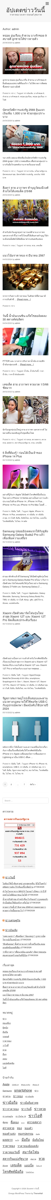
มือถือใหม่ (25, 518)
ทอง (19, 1128)
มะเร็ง (17, 1140)
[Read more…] (24, 299)
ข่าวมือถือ (31, 514)
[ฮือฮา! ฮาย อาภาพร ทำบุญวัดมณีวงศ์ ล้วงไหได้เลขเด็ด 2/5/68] (26, 228)
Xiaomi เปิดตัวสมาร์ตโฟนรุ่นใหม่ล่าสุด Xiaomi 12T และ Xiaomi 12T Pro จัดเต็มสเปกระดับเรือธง (24, 616)
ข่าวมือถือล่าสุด (41, 685)
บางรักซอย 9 (39, 93)
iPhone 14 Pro (25, 1085)
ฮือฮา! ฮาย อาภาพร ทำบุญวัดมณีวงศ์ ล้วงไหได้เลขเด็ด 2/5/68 (25, 189)
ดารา (23, 1123)
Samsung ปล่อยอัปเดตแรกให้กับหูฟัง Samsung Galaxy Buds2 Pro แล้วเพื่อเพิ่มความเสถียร (25, 534)
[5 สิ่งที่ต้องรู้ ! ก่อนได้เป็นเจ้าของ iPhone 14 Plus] (26, 491)
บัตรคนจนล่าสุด (9, 174)
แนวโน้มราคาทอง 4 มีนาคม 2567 (24, 255)
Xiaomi (26, 681)
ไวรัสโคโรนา (30, 1172)
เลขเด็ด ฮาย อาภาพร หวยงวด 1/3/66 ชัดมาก (25, 386)
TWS (5, 599)
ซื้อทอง (15, 1122)
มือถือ (13, 511)
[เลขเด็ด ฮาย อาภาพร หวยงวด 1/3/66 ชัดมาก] (26, 426)
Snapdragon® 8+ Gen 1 (12, 681)
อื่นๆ (5, 1054)
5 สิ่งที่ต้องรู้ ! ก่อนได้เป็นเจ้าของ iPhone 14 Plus (22, 454)
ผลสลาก (10, 442)
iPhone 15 (33, 763)
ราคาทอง (7, 1040)
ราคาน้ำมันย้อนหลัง (16, 374)
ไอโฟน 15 (10, 773)
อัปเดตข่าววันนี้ (25, 9)
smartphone (21, 514)
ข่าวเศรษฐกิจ (12, 920)
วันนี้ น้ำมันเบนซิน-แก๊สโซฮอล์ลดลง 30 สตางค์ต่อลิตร (25, 317)
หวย (13, 245)
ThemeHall (38, 1193)
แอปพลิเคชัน (14, 603)
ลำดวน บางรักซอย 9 (11, 96)
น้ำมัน (26, 371)
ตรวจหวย (8, 1128)
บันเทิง (38, 1134)
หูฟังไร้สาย (38, 599)
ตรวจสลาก (36, 439)
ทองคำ (29, 1128)
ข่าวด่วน (6, 1096)
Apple (31, 511)
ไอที (18, 511)
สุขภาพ (33, 1159)
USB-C (16, 767)
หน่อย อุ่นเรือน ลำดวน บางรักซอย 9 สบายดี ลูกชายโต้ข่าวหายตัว (25, 37)
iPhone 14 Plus (9, 514)
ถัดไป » (33, 784)
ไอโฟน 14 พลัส (21, 521)
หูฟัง (31, 599)
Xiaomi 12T (34, 681)
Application (33, 593)
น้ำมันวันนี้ (34, 371)
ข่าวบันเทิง (28, 93)
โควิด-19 (39, 1166)
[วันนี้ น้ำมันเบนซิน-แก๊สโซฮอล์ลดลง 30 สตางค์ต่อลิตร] (26, 357)
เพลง (5, 1058)
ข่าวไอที (11, 518)
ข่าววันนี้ (10, 877)
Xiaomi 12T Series (18, 685)
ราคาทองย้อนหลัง (28, 1146)
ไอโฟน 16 (19, 773)
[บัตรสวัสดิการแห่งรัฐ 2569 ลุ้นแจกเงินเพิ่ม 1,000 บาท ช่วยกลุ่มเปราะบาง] (26, 154)
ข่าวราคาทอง (11, 1109)
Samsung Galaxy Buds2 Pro (32, 596)
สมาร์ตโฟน (34, 518)
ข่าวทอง (18, 1096)
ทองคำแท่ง (9, 1133)
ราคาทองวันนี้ (11, 1152)
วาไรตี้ (5, 1045)
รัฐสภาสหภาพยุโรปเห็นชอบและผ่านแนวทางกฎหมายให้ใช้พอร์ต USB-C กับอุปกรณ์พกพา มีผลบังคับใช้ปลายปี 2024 (25, 703)
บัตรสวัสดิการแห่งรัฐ (24, 174)
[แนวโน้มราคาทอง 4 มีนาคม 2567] (26, 292)
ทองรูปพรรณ (25, 1133)
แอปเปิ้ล (43, 518)
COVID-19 (15, 1085)
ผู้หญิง (5, 1027)
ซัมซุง (26, 599)
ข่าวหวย (27, 245)
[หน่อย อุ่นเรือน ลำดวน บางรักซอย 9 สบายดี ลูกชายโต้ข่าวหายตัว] (26, 76)
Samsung (15, 596)
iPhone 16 (43, 763)
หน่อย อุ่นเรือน (26, 96)
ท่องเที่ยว (7, 1023)
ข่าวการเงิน (29, 171)
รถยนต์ (6, 1036)
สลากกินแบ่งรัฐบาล (22, 442)
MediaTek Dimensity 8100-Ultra (16, 678)
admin (15, 29)
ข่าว (13, 93)
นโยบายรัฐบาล (41, 171)
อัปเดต (5, 603)
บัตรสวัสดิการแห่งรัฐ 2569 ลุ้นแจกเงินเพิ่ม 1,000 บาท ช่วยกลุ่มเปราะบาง (24, 113)
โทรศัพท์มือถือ (8, 521)
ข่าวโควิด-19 (21, 1116)
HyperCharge (34, 675)
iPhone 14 (39, 511)
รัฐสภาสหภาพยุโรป (20, 770)
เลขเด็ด (39, 245)
